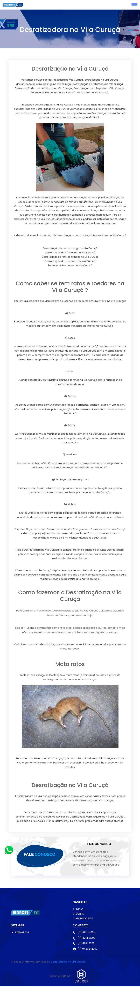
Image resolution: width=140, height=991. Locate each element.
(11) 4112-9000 (86, 943)
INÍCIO (79, 909)
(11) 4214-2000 (86, 938)
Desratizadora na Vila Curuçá (68, 961)
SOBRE (80, 914)
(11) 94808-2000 (87, 948)
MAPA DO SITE (84, 918)
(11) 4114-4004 (86, 932)
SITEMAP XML (22, 932)
